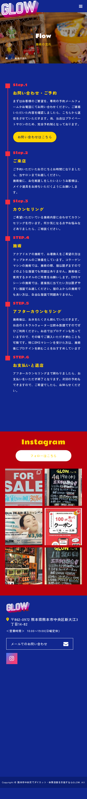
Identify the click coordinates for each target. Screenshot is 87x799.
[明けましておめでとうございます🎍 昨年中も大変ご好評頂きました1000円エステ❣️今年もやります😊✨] (63, 566)
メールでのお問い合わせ (29, 644)
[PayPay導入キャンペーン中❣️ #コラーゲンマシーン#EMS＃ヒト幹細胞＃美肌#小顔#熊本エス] (63, 526)
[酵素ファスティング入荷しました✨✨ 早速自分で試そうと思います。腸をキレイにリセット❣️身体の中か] (23, 566)
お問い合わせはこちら (35, 137)
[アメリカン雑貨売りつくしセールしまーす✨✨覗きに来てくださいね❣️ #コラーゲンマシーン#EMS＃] (23, 487)
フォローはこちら (43, 455)
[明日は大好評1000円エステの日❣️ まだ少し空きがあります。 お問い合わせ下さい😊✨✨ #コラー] (63, 487)
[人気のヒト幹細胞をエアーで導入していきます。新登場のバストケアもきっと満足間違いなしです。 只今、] (23, 526)
